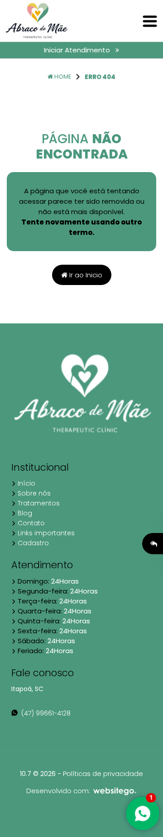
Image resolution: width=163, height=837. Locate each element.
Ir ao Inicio (84, 275)
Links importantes (45, 533)
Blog (24, 513)
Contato (30, 523)
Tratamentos (38, 503)
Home (62, 76)
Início (25, 483)
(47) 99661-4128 (44, 713)
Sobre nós (33, 493)
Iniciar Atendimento (79, 50)
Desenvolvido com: (59, 790)
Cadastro (32, 542)
